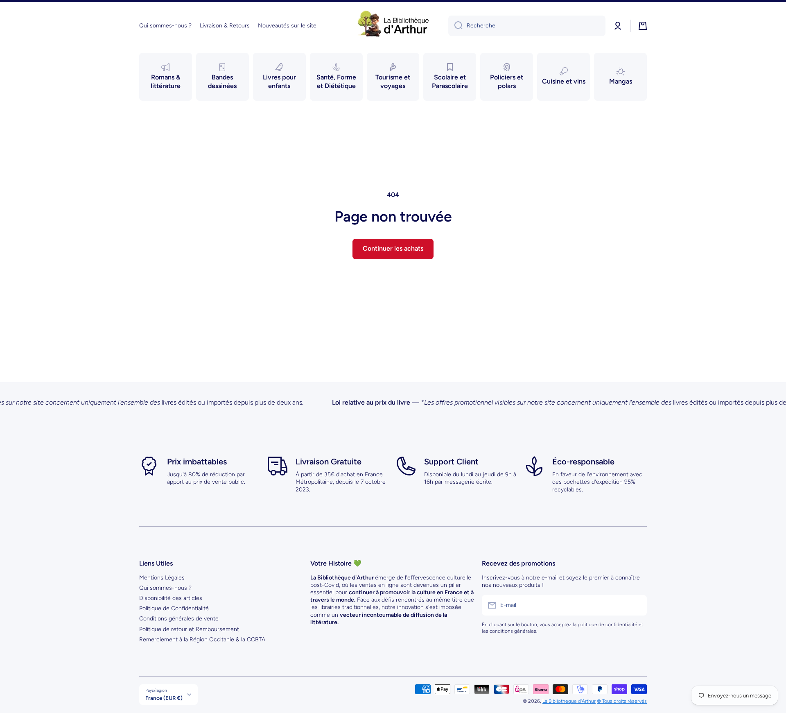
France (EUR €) (164, 698)
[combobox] (526, 26)
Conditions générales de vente (179, 618)
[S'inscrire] (636, 605)
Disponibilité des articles (170, 598)
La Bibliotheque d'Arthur (569, 701)
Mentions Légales (162, 577)
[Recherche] (455, 26)
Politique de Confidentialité (174, 608)
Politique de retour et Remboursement (189, 629)
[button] (643, 26)
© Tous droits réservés (622, 701)
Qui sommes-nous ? (165, 587)
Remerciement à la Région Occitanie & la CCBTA (202, 639)
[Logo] (393, 25)
